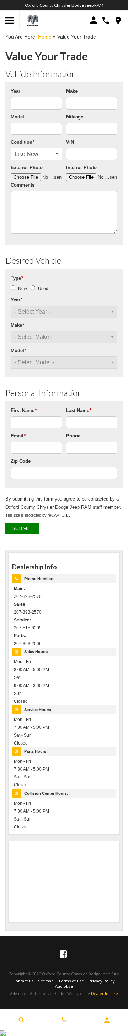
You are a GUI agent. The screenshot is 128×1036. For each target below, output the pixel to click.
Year (15, 91)
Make (72, 91)
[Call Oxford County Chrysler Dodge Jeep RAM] (105, 20)
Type (17, 278)
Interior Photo (81, 167)
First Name (24, 410)
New (22, 288)
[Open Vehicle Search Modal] (21, 1019)
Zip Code (21, 461)
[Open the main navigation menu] (10, 20)
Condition (22, 142)
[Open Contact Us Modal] (64, 1019)
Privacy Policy (102, 981)
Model (17, 117)
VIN (70, 142)
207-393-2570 (28, 596)
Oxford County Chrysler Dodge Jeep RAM (64, 5)
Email (18, 435)
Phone (73, 435)
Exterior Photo (27, 167)
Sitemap (46, 981)
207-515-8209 (28, 627)
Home (45, 37)
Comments (22, 185)
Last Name (78, 410)
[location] (118, 20)
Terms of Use (71, 981)
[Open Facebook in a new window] (64, 954)
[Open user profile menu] (106, 1020)
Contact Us (23, 981)
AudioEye (64, 986)
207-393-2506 (28, 643)
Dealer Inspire (104, 993)
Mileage (74, 117)
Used (43, 288)
